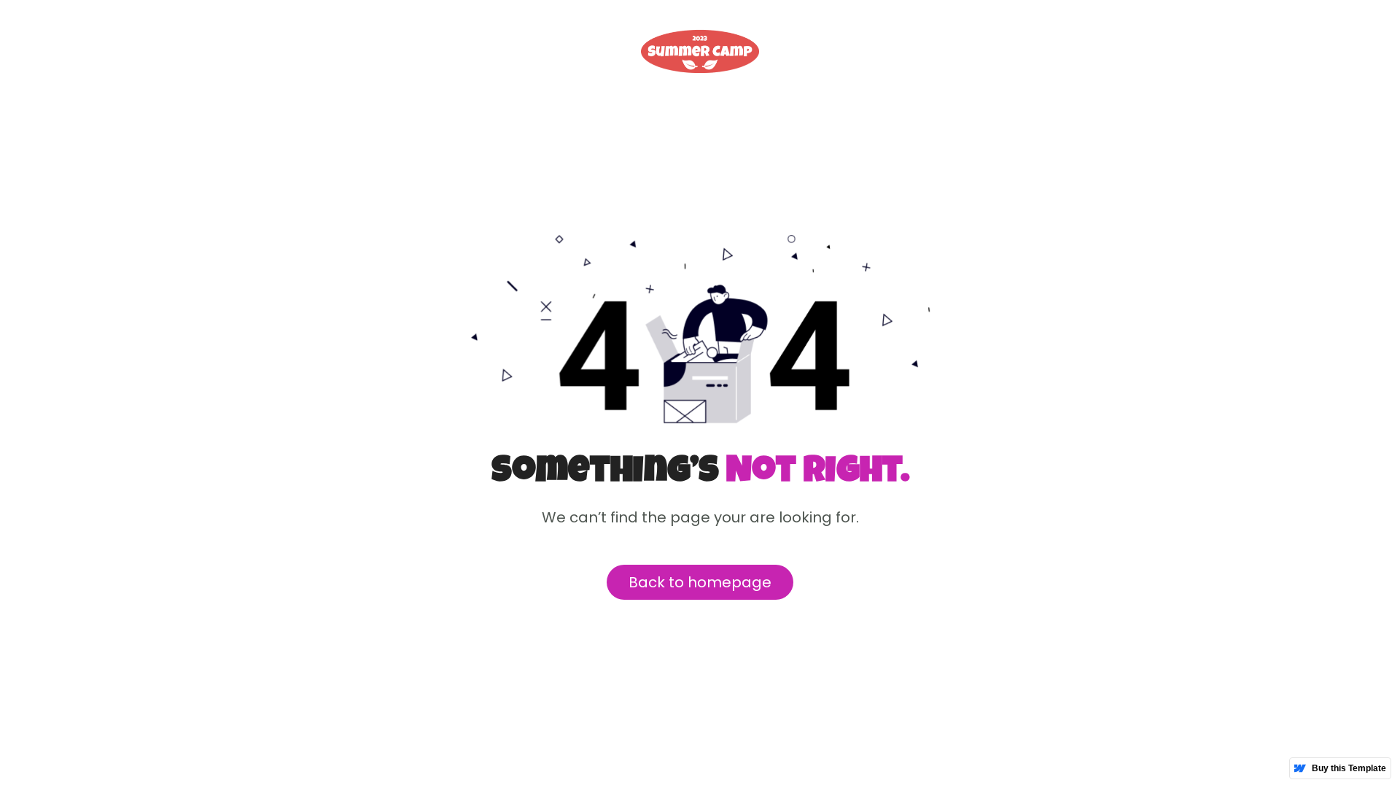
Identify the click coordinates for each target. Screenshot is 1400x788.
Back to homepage (700, 582)
